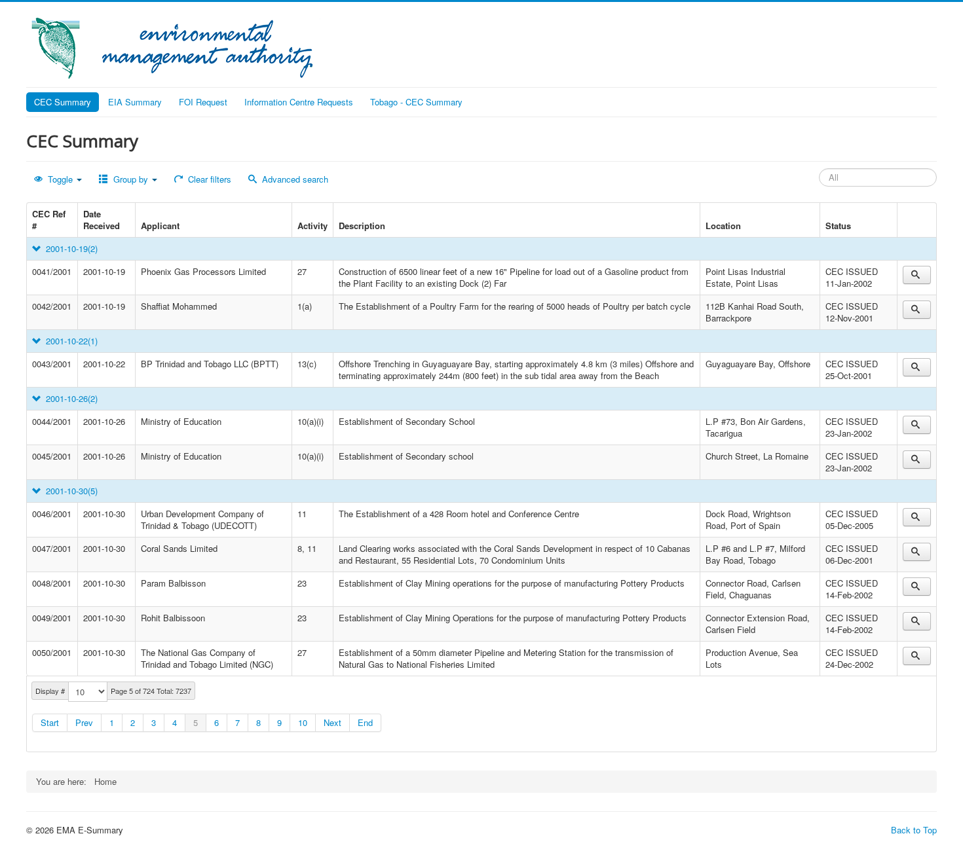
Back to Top (914, 830)
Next (332, 722)
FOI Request (203, 102)
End (365, 722)
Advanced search (293, 179)
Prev (84, 722)
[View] (917, 275)
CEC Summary (62, 102)
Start (50, 722)
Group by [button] (131, 179)
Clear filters (208, 179)
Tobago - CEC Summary (416, 102)
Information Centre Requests (298, 102)
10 (302, 722)
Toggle (60, 179)
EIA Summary (135, 102)
